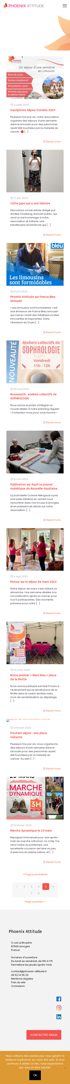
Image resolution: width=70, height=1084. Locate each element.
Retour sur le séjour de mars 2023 (33, 581)
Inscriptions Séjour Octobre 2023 (32, 110)
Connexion (18, 986)
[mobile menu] (64, 6)
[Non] (65, 1067)
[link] (58, 999)
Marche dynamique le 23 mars (31, 830)
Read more (53, 141)
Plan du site (18, 982)
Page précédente (36, 874)
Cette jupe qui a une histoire (30, 203)
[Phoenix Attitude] (23, 6)
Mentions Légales (22, 978)
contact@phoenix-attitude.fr (29, 971)
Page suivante (34, 901)
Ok (35, 1075)
